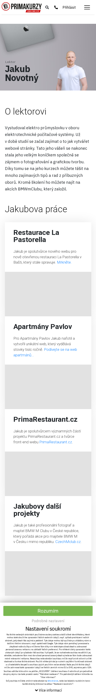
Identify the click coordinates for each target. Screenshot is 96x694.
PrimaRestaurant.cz (55, 442)
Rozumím (48, 611)
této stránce (53, 681)
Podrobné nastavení (48, 621)
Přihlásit (69, 7)
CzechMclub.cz (68, 541)
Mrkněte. (64, 262)
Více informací (50, 690)
